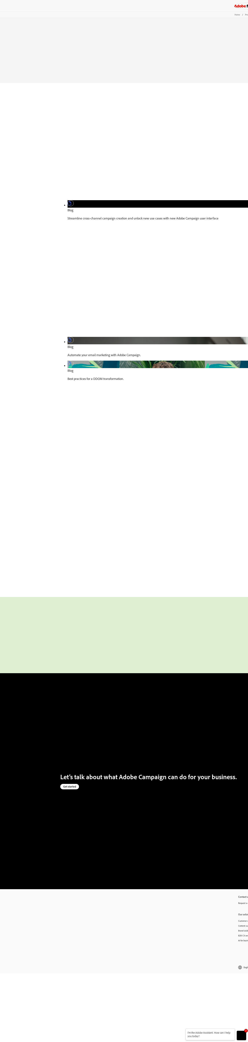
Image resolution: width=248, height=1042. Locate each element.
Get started (69, 786)
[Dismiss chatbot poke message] (183, 1030)
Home (237, 14)
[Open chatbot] (241, 1035)
